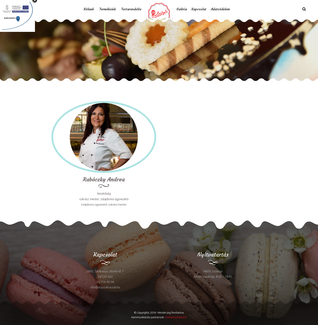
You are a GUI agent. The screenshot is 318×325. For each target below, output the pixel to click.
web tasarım (46, 83)
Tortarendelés (131, 9)
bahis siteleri (126, 83)
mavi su (5, 232)
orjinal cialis (79, 83)
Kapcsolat (198, 9)
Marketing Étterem (176, 317)
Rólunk (89, 9)
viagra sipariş (108, 83)
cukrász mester (89, 199)
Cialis (34, 83)
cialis (14, 232)
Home (121, 56)
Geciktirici (24, 83)
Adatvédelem (220, 9)
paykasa (93, 83)
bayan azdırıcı (9, 83)
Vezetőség (104, 193)
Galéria (181, 9)
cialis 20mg (63, 83)
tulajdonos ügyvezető (114, 199)
